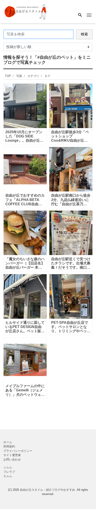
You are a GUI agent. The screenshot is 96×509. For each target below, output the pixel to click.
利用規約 (9, 446)
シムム (7, 467)
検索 (84, 34)
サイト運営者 (12, 455)
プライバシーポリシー (17, 451)
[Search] (80, 15)
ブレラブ (9, 471)
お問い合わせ (12, 459)
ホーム (7, 442)
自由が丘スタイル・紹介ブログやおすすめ (47, 489)
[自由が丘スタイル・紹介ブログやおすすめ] (25, 11)
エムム (7, 476)
